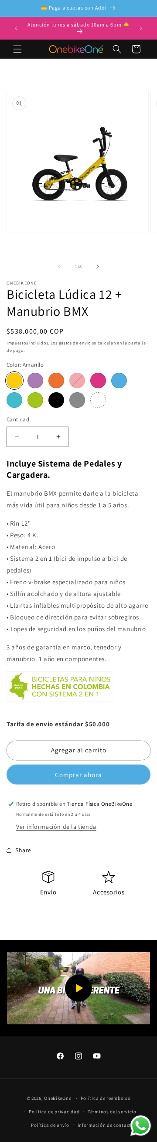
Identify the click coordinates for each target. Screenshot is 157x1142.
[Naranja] (56, 380)
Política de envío (50, 1125)
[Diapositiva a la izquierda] (59, 266)
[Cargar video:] (78, 988)
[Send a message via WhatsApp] (141, 1126)
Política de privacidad (54, 1112)
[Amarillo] (14, 380)
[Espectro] (98, 400)
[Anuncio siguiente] (140, 28)
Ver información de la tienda (56, 827)
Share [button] (23, 850)
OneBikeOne (57, 1098)
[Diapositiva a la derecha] (97, 266)
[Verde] (35, 400)
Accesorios (108, 892)
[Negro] (56, 400)
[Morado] (35, 380)
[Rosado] (98, 380)
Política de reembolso (106, 1098)
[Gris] (77, 400)
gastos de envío (75, 343)
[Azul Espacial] (119, 380)
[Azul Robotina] (14, 400)
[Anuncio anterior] (16, 28)
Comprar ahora (78, 775)
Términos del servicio (112, 1112)
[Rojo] (77, 380)
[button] (17, 49)
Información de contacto (106, 1125)
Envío (48, 892)
